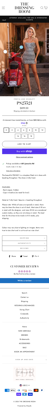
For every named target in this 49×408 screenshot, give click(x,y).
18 (31, 136)
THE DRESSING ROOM (24, 7)
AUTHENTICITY (24, 243)
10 (36, 130)
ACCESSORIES (24, 343)
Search (24, 293)
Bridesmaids (24, 339)
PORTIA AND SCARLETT (24, 99)
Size (24, 126)
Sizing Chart (24, 309)
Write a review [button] (25, 280)
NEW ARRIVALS (24, 331)
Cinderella (24, 313)
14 (18, 136)
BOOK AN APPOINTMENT (24, 351)
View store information (13, 171)
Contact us (24, 297)
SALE (24, 347)
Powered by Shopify (24, 406)
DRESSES (24, 335)
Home (24, 326)
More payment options (24, 157)
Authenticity (24, 318)
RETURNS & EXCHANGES (24, 305)
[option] (24, 19)
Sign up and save (24, 359)
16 (25, 136)
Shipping (17, 111)
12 (42, 130)
